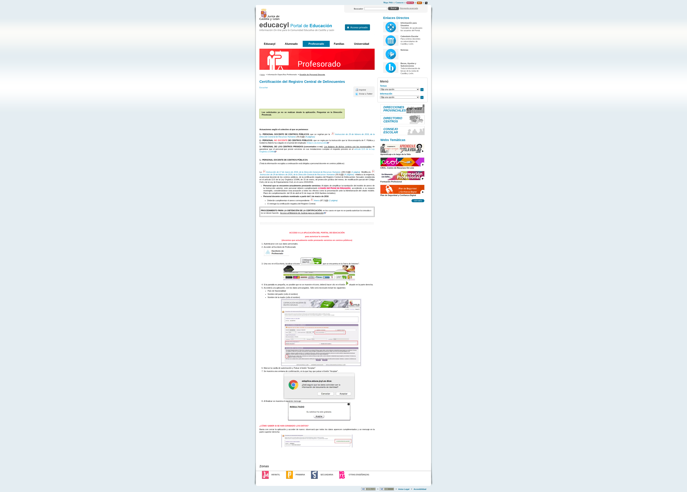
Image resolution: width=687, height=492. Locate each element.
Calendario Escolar (409, 36)
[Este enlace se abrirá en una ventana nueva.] (426, 3)
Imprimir (362, 90)
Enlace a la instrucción (317, 143)
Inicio (262, 75)
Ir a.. (421, 89)
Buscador (358, 9)
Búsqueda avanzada (409, 8)
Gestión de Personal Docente (312, 75)
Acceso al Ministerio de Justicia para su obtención (301, 213)
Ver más (418, 201)
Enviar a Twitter (365, 94)
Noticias (404, 50)
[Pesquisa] (393, 8)
